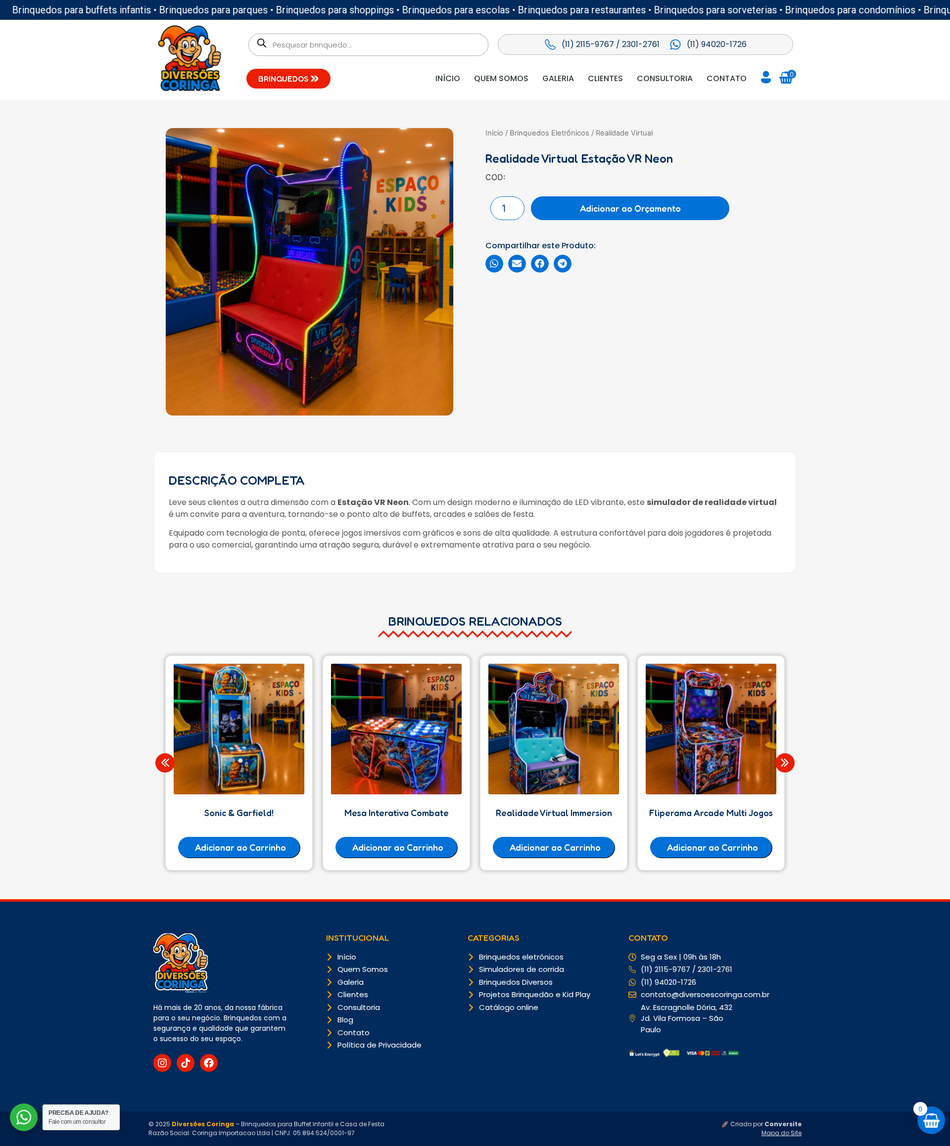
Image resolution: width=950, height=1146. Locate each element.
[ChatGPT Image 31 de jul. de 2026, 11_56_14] (309, 272)
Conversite (783, 1124)
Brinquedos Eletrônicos (549, 133)
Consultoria (665, 78)
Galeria (558, 78)
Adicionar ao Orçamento (630, 208)
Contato (727, 78)
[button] (494, 264)
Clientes (605, 78)
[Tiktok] (185, 1063)
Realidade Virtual (624, 133)
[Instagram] (162, 1063)
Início (447, 78)
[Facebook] (209, 1063)
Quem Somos (501, 78)
